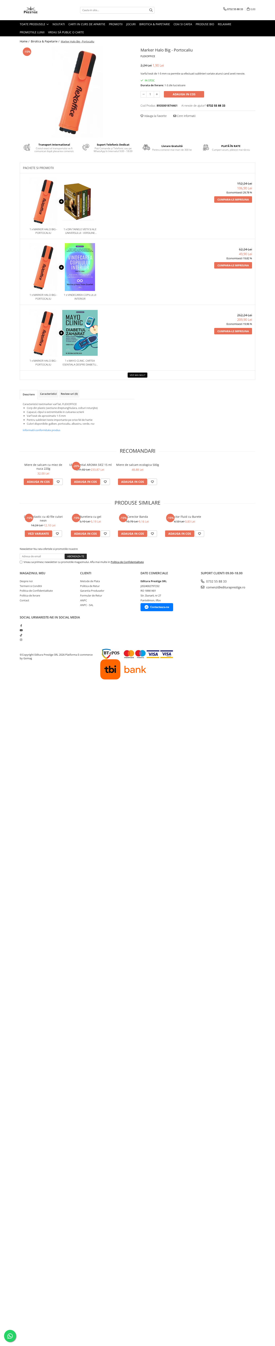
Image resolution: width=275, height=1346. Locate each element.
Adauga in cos (184, 94)
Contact (24, 600)
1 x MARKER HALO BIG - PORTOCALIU (43, 231)
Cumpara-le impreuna (233, 199)
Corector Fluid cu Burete (184, 517)
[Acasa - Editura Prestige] (40, 10)
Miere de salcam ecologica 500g (137, 465)
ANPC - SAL (86, 605)
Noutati (59, 24)
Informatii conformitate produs (41, 430)
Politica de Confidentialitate (127, 562)
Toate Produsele (33, 24)
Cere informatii (185, 116)
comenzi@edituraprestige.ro (225, 587)
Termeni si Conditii (31, 586)
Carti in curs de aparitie (86, 24)
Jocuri (131, 24)
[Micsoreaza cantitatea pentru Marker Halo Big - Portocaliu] (144, 94)
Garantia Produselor (92, 590)
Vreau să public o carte (66, 32)
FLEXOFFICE (148, 56)
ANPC (83, 600)
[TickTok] (21, 635)
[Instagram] (21, 640)
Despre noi (26, 581)
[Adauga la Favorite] (58, 482)
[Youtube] (21, 630)
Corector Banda (137, 517)
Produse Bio (205, 24)
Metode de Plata (90, 581)
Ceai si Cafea (183, 24)
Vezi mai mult (137, 375)
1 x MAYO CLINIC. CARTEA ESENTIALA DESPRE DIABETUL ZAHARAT (80, 362)
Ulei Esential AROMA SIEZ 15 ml (90, 465)
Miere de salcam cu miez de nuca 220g (43, 466)
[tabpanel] (77, 91)
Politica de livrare (30, 595)
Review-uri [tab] (69, 394)
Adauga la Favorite (155, 116)
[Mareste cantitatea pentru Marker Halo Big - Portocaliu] (157, 94)
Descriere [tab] (29, 394)
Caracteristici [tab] (48, 394)
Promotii (116, 24)
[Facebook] (21, 625)
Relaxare (224, 24)
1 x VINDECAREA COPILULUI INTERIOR (80, 296)
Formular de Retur (91, 595)
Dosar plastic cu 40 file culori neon (43, 518)
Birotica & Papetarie (154, 24)
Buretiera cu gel (90, 517)
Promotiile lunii (32, 32)
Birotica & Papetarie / (45, 41)
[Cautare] (151, 10)
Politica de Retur (90, 586)
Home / (25, 41)
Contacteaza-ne (159, 607)
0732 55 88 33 (216, 581)
